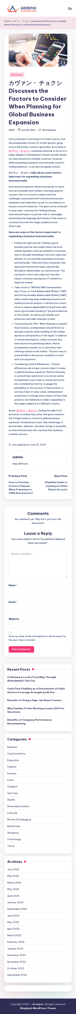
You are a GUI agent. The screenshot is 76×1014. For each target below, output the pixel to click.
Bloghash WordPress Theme (38, 1008)
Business (17, 74)
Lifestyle (12, 813)
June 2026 (13, 869)
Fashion (11, 766)
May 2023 (13, 922)
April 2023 (13, 928)
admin (17, 457)
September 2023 (17, 908)
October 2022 (15, 968)
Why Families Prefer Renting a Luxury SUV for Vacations (35, 710)
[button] (20, 463)
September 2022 (17, 974)
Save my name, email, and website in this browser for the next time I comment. (37, 638)
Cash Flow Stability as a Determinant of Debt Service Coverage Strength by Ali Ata (36, 690)
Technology (14, 839)
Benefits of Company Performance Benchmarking (29, 721)
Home (7, 21)
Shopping (13, 832)
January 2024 (15, 902)
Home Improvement (18, 806)
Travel (10, 845)
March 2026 (14, 882)
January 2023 (15, 948)
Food (10, 780)
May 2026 (13, 875)
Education (13, 760)
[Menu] (70, 8)
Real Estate (13, 826)
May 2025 (13, 889)
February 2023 (15, 941)
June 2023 (13, 915)
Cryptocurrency (16, 753)
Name (13, 585)
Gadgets (12, 786)
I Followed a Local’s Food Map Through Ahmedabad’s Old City (31, 679)
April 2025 (13, 895)
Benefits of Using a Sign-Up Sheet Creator (34, 700)
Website (14, 618)
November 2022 (16, 961)
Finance (11, 773)
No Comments (49, 130)
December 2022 (16, 955)
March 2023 (14, 935)
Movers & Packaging (19, 819)
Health (11, 799)
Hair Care (12, 793)
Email (13, 602)
